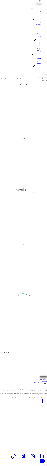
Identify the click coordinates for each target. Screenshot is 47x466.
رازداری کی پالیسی (44, 381)
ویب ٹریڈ (36, 382)
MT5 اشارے (34, 382)
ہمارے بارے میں (45, 380)
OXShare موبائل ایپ (44, 382)
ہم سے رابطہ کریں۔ (40, 380)
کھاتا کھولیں (43, 376)
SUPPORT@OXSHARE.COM (43, 379)
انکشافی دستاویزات (35, 380)
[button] (23, 0)
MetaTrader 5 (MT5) (40, 382)
